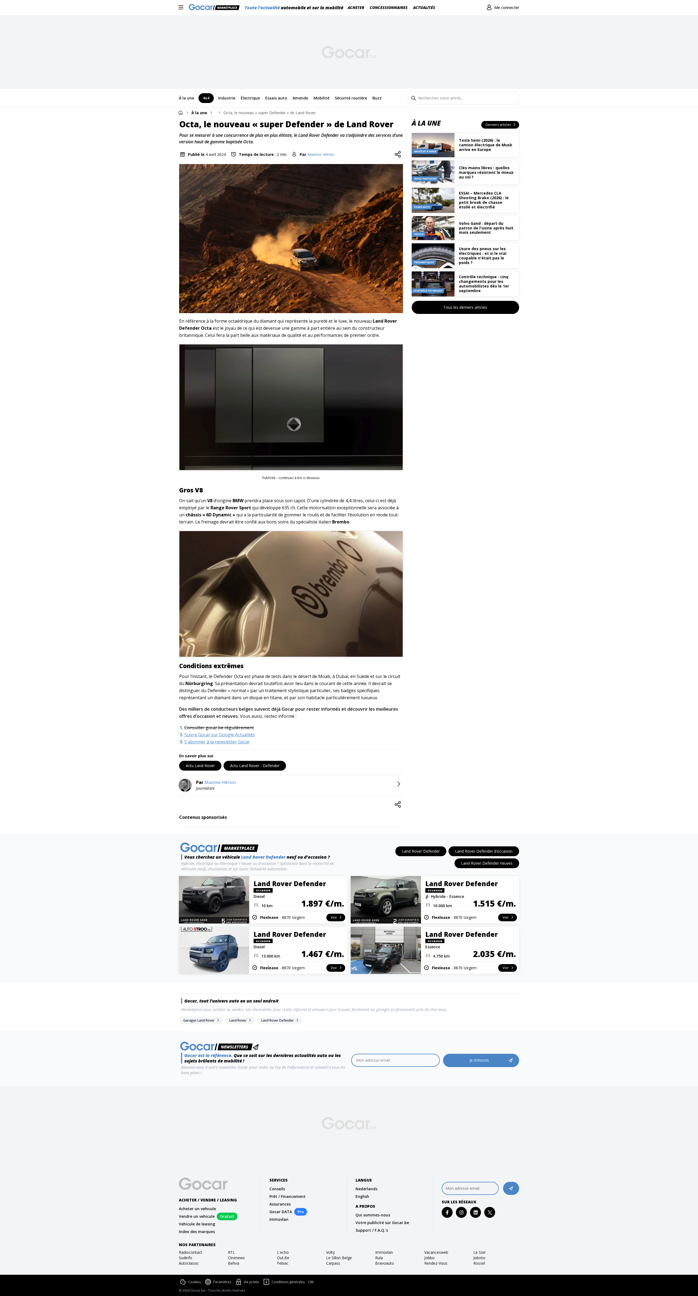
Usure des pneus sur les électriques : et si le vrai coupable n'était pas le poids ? (482, 255)
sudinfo (185, 1257)
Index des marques (197, 1231)
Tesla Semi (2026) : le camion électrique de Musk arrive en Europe (485, 145)
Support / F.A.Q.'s (372, 1230)
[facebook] (447, 1212)
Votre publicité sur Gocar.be (382, 1222)
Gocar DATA (280, 1211)
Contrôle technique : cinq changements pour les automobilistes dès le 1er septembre (484, 283)
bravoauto (384, 1263)
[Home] (180, 112)
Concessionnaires (389, 7)
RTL (231, 1252)
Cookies (194, 1282)
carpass (333, 1263)
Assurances (280, 1204)
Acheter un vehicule (197, 1208)
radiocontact (190, 1252)
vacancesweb (436, 1252)
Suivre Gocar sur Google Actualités (219, 735)
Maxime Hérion (320, 154)
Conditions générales (288, 1282)
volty (330, 1252)
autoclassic (189, 1263)
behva (233, 1263)
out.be (283, 1257)
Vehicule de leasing (197, 1224)
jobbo (429, 1257)
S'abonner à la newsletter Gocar (217, 742)
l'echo (283, 1252)
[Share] (398, 154)
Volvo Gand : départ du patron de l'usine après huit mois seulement (486, 228)
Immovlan (278, 1219)
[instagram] (461, 1212)
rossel (479, 1263)
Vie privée (251, 1282)
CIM (311, 1282)
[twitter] (490, 1212)
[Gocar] (215, 8)
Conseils (277, 1188)
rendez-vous (435, 1263)
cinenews (236, 1257)
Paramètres (222, 1282)
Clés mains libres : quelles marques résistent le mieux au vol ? (486, 172)
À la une (199, 112)
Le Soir (479, 1252)
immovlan (384, 1252)
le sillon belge (339, 1257)
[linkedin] (475, 1212)
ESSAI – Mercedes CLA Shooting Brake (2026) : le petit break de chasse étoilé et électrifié (484, 199)
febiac (282, 1263)
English (362, 1196)
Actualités (424, 7)
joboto (479, 1257)
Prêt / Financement (287, 1196)
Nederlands (366, 1188)
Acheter (356, 7)
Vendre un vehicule (197, 1216)
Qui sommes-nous (373, 1215)
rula (379, 1257)
